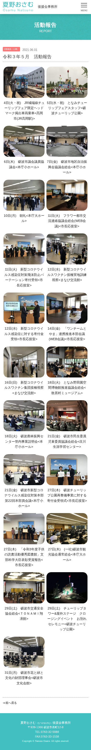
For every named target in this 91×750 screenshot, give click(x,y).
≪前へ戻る (10, 702)
